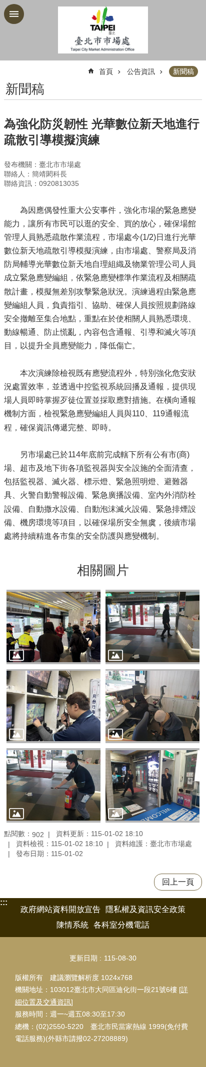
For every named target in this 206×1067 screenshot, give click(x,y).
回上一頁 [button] (178, 882)
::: (4, 902)
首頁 (106, 71)
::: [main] (10, 67)
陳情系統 (72, 925)
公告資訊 (141, 71)
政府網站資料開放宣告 (60, 909)
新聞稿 (183, 71)
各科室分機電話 (122, 925)
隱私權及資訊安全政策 (146, 909)
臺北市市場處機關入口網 (103, 30)
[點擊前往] (53, 627)
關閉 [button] (14, 14)
